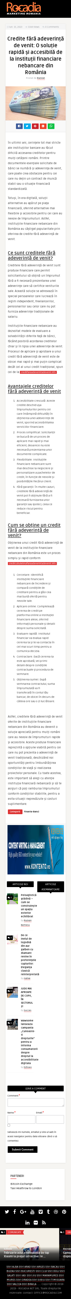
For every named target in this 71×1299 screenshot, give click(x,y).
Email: (40, 1112)
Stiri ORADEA (24, 1279)
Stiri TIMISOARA (54, 1279)
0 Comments (52, 27)
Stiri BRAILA (29, 1284)
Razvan (41, 78)
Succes (27, 1010)
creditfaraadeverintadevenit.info (38, 372)
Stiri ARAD (25, 1266)
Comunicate (14, 1232)
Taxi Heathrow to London (26, 1188)
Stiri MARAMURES (47, 1275)
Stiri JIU (31, 1275)
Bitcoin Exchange (21, 1184)
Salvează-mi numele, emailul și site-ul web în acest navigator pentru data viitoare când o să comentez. (32, 1136)
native (27, 978)
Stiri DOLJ (53, 1271)
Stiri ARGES (38, 1266)
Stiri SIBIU (38, 1279)
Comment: (13, 1095)
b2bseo (28, 1067)
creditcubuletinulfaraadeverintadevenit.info (32, 563)
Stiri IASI (21, 1275)
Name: (11, 1112)
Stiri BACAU (52, 1266)
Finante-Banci (31, 811)
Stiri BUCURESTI (25, 1271)
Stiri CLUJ (41, 1271)
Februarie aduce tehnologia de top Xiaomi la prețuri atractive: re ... (26, 1254)
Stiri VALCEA (14, 1284)
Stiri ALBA (12, 1266)
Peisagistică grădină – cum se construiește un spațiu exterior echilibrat (29, 906)
